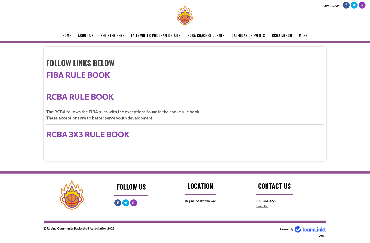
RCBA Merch (282, 35)
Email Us (262, 206)
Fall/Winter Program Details (156, 35)
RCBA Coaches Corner (206, 35)
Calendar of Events (248, 35)
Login (322, 235)
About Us (86, 35)
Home (67, 35)
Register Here (112, 35)
